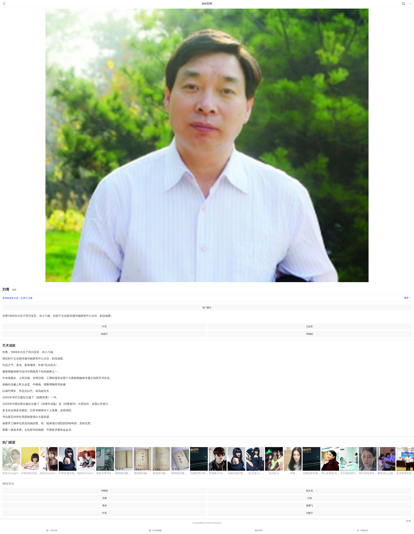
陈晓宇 (104, 333)
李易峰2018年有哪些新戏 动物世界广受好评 (218, 473)
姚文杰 (309, 490)
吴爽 (104, 498)
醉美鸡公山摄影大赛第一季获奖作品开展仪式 (386, 473)
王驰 (309, 498)
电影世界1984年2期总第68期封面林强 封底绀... (105, 473)
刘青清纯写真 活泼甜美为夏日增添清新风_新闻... (30, 473)
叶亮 (104, 326)
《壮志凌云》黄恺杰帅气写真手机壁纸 (255, 473)
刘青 (292, 473)
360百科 (207, 3)
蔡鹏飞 (309, 505)
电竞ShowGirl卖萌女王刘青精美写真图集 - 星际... (49, 473)
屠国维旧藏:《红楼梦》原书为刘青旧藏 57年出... (124, 473)
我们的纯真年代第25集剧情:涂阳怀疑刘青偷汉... (368, 473)
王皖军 (309, 326)
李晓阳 (309, 333)
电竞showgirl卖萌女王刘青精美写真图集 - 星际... (11, 473)
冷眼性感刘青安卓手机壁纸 (236, 473)
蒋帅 (104, 505)
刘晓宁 (309, 513)
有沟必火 (274, 473)
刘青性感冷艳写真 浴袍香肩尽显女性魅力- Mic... (67, 473)
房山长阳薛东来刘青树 (330, 473)
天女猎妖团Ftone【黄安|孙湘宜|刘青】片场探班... (349, 473)
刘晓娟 (104, 490)
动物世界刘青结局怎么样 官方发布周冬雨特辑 (199, 473)
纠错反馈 (364, 530)
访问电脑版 (157, 530)
